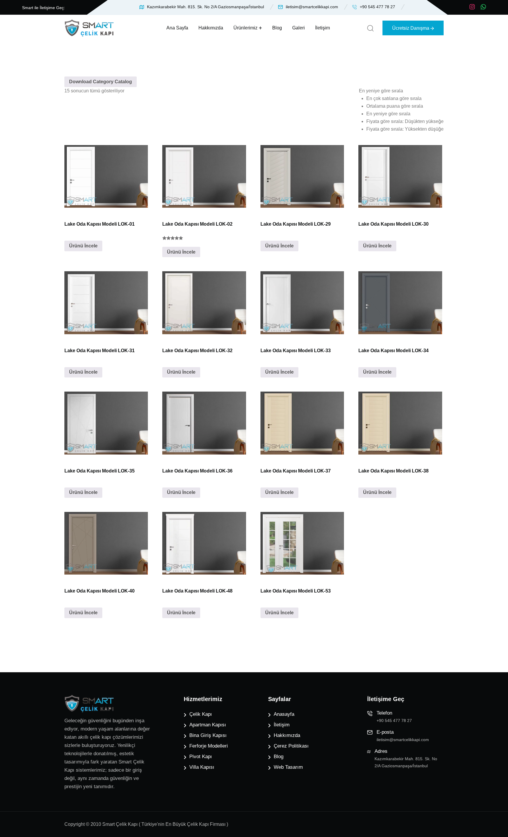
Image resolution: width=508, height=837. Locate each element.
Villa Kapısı (201, 767)
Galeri (298, 27)
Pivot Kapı (200, 756)
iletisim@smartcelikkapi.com (312, 6)
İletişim (322, 27)
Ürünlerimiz (245, 27)
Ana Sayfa (177, 27)
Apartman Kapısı (207, 725)
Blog (277, 27)
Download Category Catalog (100, 81)
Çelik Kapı (200, 714)
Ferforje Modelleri (208, 746)
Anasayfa (284, 714)
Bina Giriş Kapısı (208, 735)
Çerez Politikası (291, 746)
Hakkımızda (210, 27)
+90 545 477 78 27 (377, 6)
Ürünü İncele (83, 245)
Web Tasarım (288, 767)
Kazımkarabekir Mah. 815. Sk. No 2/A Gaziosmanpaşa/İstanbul (205, 6)
